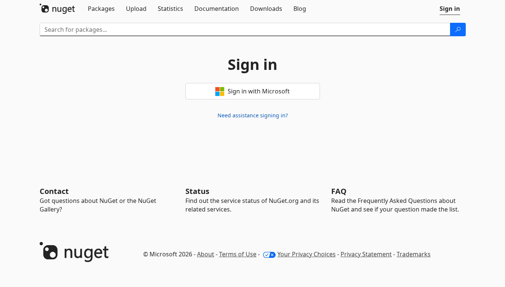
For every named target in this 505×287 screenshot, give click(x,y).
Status (197, 191)
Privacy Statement (366, 254)
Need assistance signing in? (253, 115)
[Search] (458, 29)
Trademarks (414, 254)
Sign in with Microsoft (258, 91)
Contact (54, 191)
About (205, 254)
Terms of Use (237, 254)
